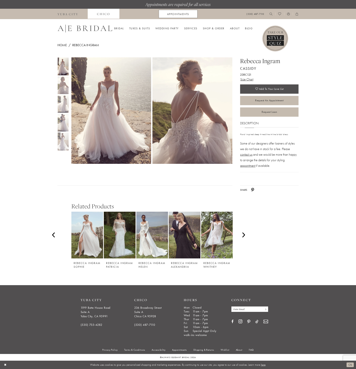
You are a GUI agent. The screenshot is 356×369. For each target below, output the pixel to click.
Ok (350, 365)
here (263, 365)
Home (62, 45)
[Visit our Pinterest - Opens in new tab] (248, 322)
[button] (288, 14)
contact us (246, 154)
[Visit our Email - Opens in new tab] (265, 321)
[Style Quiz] (275, 38)
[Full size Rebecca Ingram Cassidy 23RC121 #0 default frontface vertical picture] (111, 110)
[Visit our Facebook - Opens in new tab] (232, 321)
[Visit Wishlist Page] (279, 14)
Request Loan (269, 112)
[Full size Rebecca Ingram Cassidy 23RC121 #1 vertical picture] (192, 110)
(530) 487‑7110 (144, 325)
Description (249, 123)
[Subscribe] (265, 309)
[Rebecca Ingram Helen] (152, 235)
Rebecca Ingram (85, 45)
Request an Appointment (269, 100)
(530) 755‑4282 (91, 325)
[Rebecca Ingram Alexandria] (184, 235)
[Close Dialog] (5, 365)
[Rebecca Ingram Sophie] (87, 235)
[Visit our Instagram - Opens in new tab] (240, 321)
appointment (247, 165)
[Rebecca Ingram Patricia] (120, 235)
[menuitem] (68, 14)
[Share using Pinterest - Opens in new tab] (252, 190)
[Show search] (271, 14)
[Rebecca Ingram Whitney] (217, 235)
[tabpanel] (110, 110)
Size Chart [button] (246, 79)
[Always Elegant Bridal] (84, 28)
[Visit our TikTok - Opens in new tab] (256, 321)
